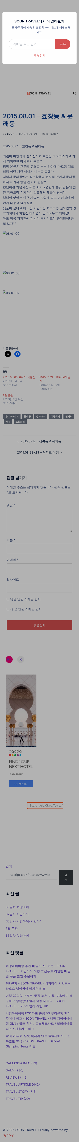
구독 (63, 44)
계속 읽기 (39, 55)
